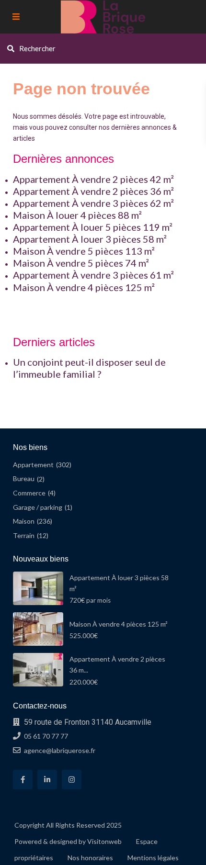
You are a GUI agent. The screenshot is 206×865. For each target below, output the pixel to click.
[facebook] (23, 779)
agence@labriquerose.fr (59, 750)
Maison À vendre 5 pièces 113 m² (84, 251)
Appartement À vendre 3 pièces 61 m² (93, 275)
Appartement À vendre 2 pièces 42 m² (93, 179)
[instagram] (71, 779)
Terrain (23, 535)
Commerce (29, 493)
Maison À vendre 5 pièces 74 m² (81, 263)
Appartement (33, 465)
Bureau (23, 478)
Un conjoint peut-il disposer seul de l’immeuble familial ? (89, 368)
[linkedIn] (47, 779)
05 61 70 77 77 (46, 736)
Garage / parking (37, 507)
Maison (23, 521)
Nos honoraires (90, 858)
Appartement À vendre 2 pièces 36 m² (93, 191)
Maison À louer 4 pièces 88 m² (77, 215)
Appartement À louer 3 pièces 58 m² (90, 239)
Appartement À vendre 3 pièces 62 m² (93, 203)
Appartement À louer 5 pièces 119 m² (92, 227)
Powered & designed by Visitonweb (68, 841)
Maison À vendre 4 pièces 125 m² (84, 287)
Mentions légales (153, 858)
